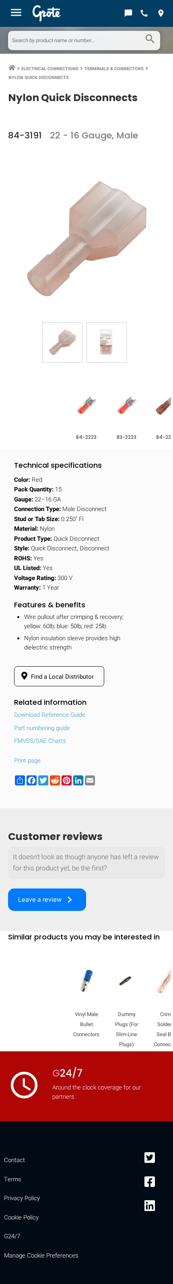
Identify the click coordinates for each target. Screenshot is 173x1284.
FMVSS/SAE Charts (40, 740)
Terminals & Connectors (114, 68)
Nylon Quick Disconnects (38, 77)
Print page (27, 760)
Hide (156, 1040)
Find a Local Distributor (61, 676)
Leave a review (47, 899)
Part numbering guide (42, 728)
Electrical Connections (49, 68)
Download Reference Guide (49, 714)
